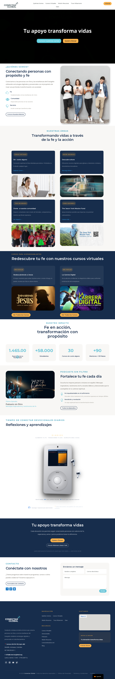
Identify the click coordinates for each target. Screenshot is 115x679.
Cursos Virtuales (50, 3)
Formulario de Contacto (15, 583)
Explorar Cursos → (18, 170)
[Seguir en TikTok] (16, 662)
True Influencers (76, 3)
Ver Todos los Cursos (21, 315)
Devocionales (46, 634)
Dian (57, 7)
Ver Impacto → (17, 219)
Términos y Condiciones (80, 673)
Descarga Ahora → (67, 170)
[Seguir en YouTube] (14, 588)
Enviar (103, 591)
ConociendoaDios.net (48, 642)
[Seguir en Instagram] (10, 588)
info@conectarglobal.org (14, 654)
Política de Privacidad (64, 673)
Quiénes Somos (38, 3)
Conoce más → (66, 219)
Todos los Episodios (69, 408)
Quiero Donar (57, 540)
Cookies (92, 673)
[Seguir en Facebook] (7, 588)
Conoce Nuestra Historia (15, 114)
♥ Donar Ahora (85, 645)
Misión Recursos (63, 3)
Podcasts (44, 636)
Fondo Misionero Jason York (57, 545)
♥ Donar (107, 3)
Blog (43, 646)
